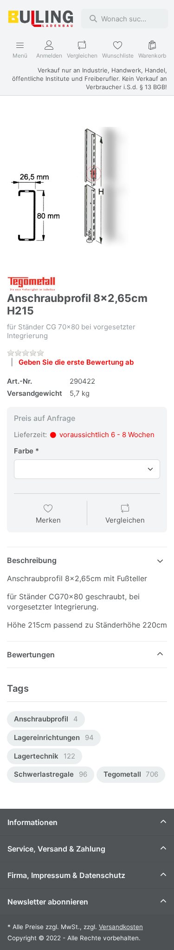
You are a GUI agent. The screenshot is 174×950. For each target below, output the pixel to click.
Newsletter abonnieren (47, 901)
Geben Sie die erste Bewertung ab (76, 362)
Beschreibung (32, 560)
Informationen (32, 822)
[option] (46, 719)
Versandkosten (121, 926)
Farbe (23, 450)
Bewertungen (31, 654)
